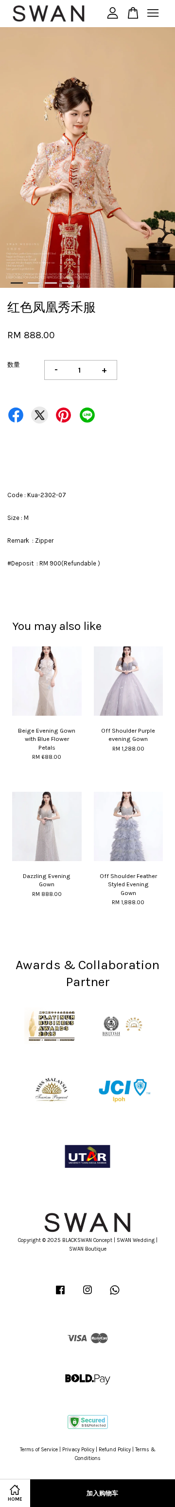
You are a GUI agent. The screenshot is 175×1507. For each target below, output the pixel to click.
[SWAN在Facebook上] (60, 1295)
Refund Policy (115, 1449)
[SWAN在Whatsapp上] (115, 1295)
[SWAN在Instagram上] (87, 1295)
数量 (13, 364)
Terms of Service (39, 1449)
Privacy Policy (78, 1449)
